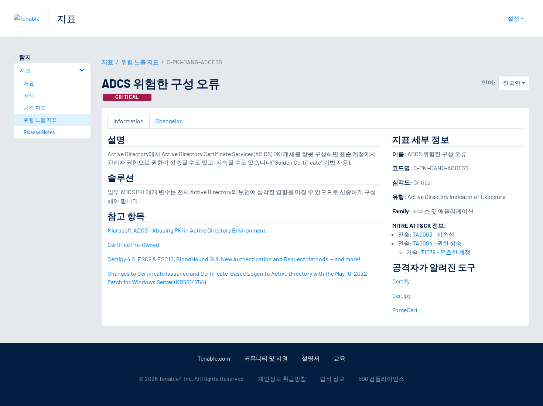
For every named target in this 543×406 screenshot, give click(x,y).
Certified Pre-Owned (133, 244)
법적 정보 (332, 378)
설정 (513, 18)
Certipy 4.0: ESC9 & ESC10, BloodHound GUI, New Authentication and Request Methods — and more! (234, 258)
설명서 (311, 358)
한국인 (511, 82)
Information (128, 120)
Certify (401, 281)
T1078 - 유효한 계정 (446, 251)
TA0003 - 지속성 (433, 234)
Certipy (401, 295)
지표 (66, 18)
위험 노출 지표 (140, 61)
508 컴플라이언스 (381, 378)
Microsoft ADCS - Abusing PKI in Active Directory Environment (186, 230)
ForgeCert (405, 309)
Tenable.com (214, 358)
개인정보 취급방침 (282, 378)
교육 (339, 358)
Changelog (169, 120)
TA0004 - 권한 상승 (437, 243)
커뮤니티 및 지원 (266, 358)
